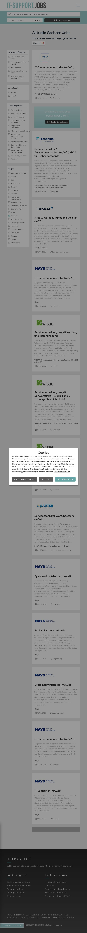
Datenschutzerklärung (62, 472)
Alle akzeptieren (65, 479)
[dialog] (43, 466)
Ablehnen (46, 479)
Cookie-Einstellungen (24, 479)
